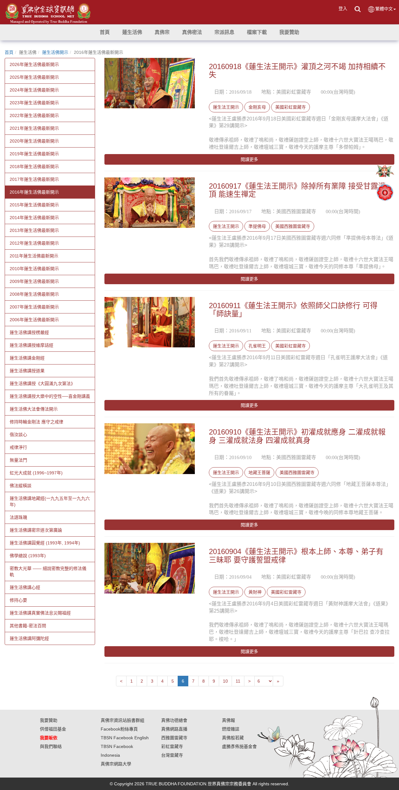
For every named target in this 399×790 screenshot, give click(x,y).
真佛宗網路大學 (116, 763)
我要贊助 (48, 720)
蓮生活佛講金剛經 (27, 357)
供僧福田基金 (53, 729)
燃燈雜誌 (230, 729)
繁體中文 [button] (384, 8)
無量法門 (18, 460)
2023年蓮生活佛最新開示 (34, 102)
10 (225, 681)
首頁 (9, 52)
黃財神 (255, 592)
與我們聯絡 (51, 746)
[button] (132, 32)
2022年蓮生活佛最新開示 (34, 115)
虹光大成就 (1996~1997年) (36, 472)
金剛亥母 (257, 107)
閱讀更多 (249, 159)
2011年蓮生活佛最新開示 (34, 255)
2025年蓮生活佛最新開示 (34, 77)
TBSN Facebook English (125, 737)
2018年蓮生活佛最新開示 (34, 166)
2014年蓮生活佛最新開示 (34, 217)
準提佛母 (257, 226)
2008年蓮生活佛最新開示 (34, 294)
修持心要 (18, 600)
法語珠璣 (18, 517)
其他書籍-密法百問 (28, 625)
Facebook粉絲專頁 (119, 729)
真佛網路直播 (174, 729)
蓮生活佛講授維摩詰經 (31, 345)
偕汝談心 (18, 434)
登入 (343, 8)
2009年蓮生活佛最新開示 (34, 281)
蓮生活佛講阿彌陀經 (29, 638)
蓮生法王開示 (226, 107)
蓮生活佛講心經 (25, 587)
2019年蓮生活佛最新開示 (34, 153)
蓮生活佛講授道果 (27, 370)
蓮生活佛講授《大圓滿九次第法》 (42, 383)
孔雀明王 (257, 345)
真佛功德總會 (174, 720)
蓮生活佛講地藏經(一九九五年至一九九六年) (50, 501)
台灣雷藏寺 (172, 755)
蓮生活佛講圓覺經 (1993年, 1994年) (45, 542)
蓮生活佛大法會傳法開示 (34, 409)
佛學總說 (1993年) (28, 555)
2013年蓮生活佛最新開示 (34, 230)
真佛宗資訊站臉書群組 (122, 720)
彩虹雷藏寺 (172, 746)
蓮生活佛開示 (55, 52)
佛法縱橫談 (20, 485)
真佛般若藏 (233, 737)
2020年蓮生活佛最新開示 (34, 141)
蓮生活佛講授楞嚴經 (29, 332)
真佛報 (228, 720)
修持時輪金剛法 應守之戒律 (36, 421)
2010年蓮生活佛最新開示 (34, 268)
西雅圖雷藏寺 (174, 737)
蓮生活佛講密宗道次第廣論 (36, 530)
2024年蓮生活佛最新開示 (34, 89)
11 (238, 681)
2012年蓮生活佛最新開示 (34, 243)
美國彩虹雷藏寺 (290, 107)
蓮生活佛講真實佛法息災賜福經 (40, 612)
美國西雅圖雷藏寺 (292, 226)
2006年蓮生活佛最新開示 (34, 319)
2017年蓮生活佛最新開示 (34, 179)
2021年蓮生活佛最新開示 (34, 128)
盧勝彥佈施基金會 (239, 746)
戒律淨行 (18, 447)
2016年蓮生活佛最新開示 (34, 192)
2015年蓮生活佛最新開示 (34, 204)
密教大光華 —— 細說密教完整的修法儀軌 (48, 571)
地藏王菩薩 (259, 472)
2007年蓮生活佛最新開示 (34, 306)
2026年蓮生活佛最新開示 (34, 64)
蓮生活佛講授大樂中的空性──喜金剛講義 (50, 396)
